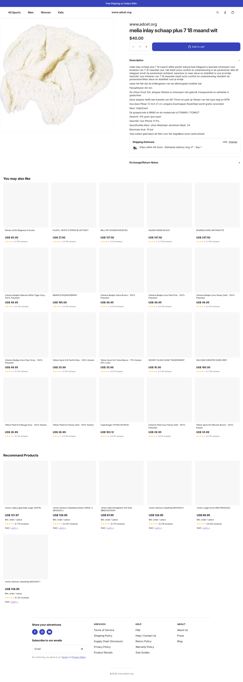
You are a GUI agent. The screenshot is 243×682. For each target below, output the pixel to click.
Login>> (14, 528)
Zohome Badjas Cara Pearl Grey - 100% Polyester (24, 361)
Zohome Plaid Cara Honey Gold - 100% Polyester (166, 426)
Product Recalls (103, 652)
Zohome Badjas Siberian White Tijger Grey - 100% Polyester (25, 296)
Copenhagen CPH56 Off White (115, 425)
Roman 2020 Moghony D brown (20, 230)
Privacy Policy (78, 657)
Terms (65, 657)
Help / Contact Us (146, 635)
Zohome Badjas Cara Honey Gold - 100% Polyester (215, 296)
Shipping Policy (103, 635)
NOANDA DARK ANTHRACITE (210, 230)
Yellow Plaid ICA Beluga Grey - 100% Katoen (26, 425)
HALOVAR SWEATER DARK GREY (211, 360)
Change (233, 142)
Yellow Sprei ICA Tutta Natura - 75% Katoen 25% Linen (121, 361)
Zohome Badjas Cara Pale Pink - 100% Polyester (166, 296)
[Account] (225, 12)
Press (180, 635)
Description (136, 60)
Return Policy (143, 641)
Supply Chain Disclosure (108, 641)
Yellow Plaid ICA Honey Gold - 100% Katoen (73, 425)
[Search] (217, 12)
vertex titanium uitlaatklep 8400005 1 (22, 581)
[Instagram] (42, 632)
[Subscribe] (82, 649)
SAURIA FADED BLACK (159, 230)
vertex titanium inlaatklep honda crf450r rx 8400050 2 (73, 509)
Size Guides (143, 652)
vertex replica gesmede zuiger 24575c (23, 508)
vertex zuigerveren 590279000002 (213, 508)
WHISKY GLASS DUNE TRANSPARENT (166, 360)
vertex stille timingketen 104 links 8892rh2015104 (116, 509)
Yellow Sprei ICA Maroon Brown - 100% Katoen (214, 426)
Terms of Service (104, 630)
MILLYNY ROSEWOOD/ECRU (114, 230)
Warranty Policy (145, 646)
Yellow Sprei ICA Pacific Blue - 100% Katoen (73, 360)
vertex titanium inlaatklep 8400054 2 (166, 508)
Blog (179, 641)
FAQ (138, 630)
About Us (182, 630)
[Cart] (232, 12)
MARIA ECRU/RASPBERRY (65, 295)
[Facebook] (35, 632)
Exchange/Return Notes (143, 162)
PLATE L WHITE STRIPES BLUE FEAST (71, 230)
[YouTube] (49, 632)
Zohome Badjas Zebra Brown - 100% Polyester (118, 296)
